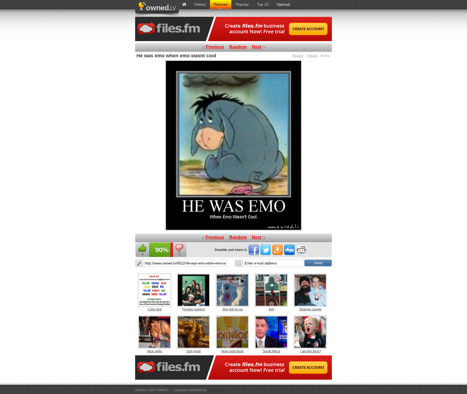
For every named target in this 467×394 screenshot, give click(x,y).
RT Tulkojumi (216, 390)
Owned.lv (157, 8)
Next (256, 47)
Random (238, 47)
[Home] (184, 4)
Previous (215, 47)
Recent (312, 55)
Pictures (297, 55)
